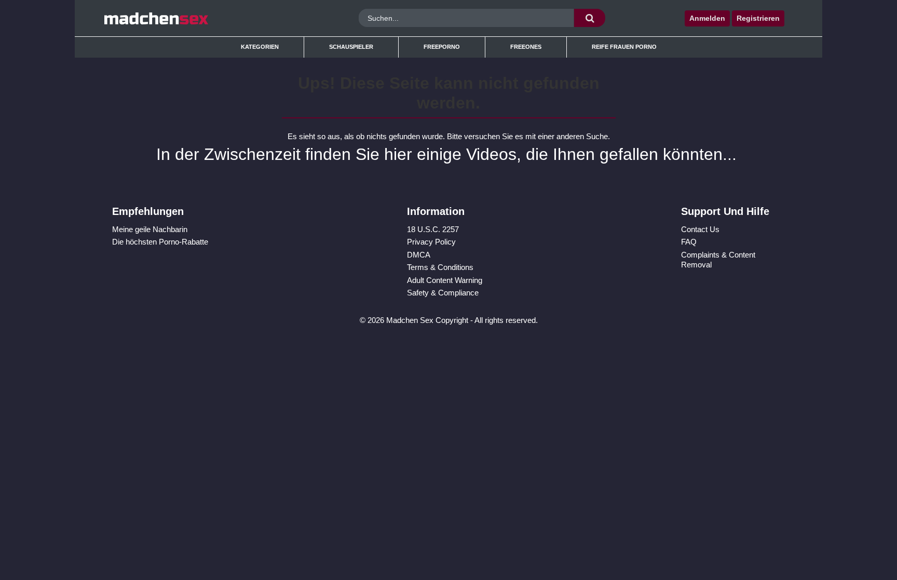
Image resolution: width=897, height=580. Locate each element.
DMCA (418, 254)
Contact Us (700, 229)
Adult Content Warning (444, 280)
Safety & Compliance (443, 292)
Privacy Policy (431, 241)
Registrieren (758, 18)
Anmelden (707, 18)
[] (589, 18)
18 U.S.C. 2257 (433, 229)
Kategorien (260, 47)
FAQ (689, 241)
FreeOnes (525, 47)
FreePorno (442, 47)
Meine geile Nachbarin (149, 229)
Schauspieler (351, 47)
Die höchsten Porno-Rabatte (160, 241)
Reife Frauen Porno (624, 47)
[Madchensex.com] (190, 18)
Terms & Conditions (440, 267)
